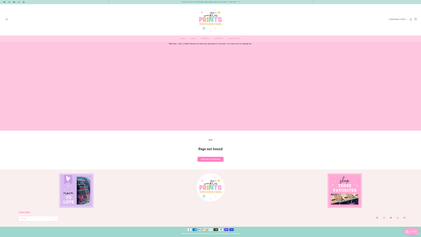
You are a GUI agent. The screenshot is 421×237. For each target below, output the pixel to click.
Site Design (235, 233)
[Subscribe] (55, 218)
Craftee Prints (203, 233)
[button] (6, 19)
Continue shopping (210, 159)
